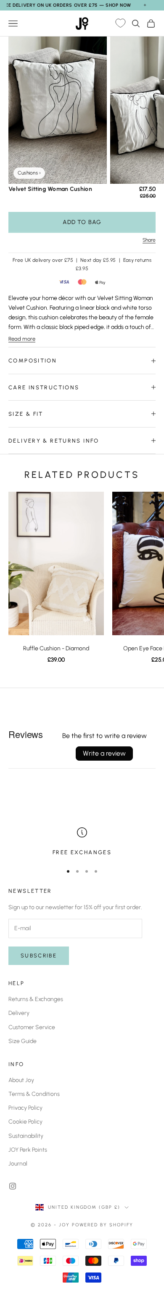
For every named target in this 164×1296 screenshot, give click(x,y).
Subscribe (39, 955)
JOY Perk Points (27, 1149)
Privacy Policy (25, 1107)
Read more (21, 339)
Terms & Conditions (34, 1094)
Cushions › (29, 173)
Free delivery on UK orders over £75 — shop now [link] (65, 5)
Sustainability (25, 1136)
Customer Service (31, 1027)
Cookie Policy (25, 1121)
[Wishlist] (120, 23)
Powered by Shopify (103, 1225)
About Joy (21, 1080)
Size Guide (22, 1041)
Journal (17, 1163)
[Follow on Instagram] (12, 1186)
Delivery (18, 1013)
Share (149, 240)
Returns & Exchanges (35, 999)
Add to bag (82, 222)
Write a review (104, 753)
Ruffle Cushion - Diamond (56, 648)
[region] (82, 842)
